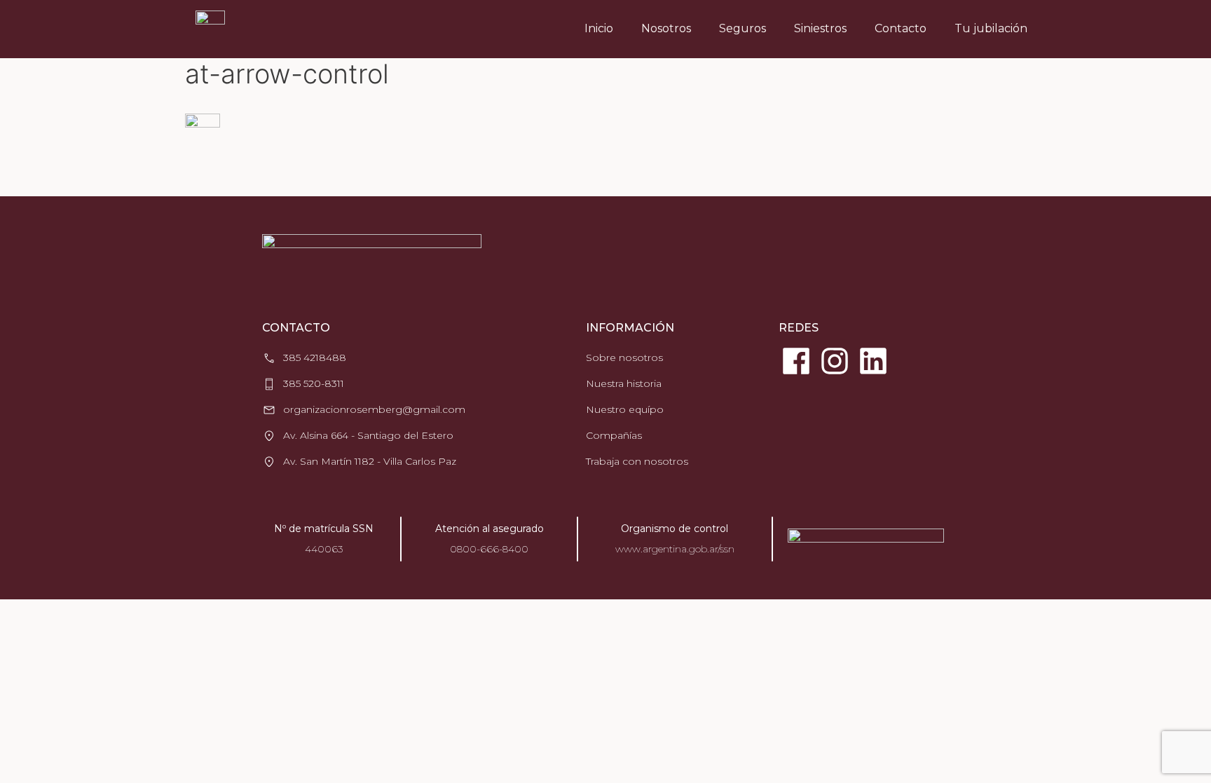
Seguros (742, 28)
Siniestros (820, 28)
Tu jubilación (991, 28)
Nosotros (666, 28)
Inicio (598, 28)
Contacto (900, 28)
